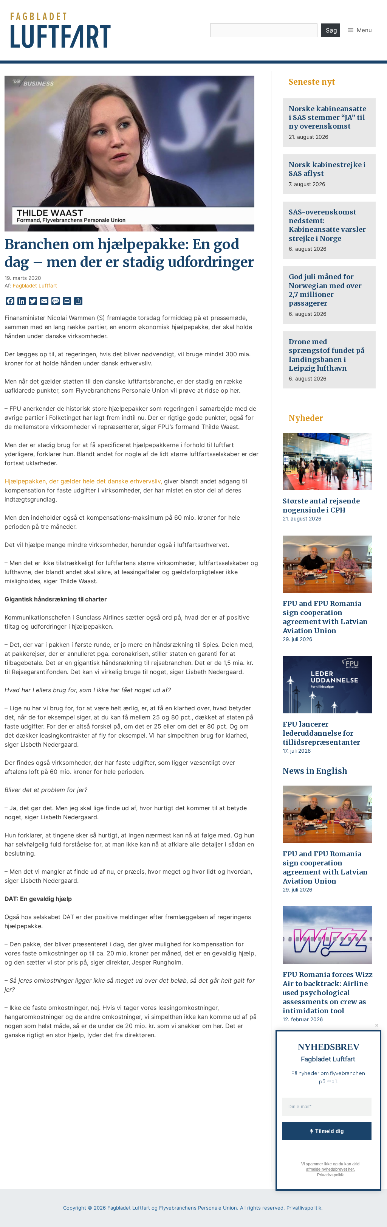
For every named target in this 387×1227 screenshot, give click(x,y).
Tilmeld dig (329, 1131)
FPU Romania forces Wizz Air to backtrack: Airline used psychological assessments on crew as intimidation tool (328, 992)
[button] (359, 30)
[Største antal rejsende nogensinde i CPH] (328, 485)
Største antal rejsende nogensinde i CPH (321, 505)
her (350, 1169)
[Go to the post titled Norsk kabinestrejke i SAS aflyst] (329, 174)
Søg (331, 30)
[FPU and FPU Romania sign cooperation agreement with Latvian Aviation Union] (328, 588)
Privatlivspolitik (330, 1174)
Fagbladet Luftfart (35, 286)
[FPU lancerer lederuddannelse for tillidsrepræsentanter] (328, 708)
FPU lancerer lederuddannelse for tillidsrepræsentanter (321, 733)
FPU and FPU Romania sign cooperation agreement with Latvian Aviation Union (325, 617)
